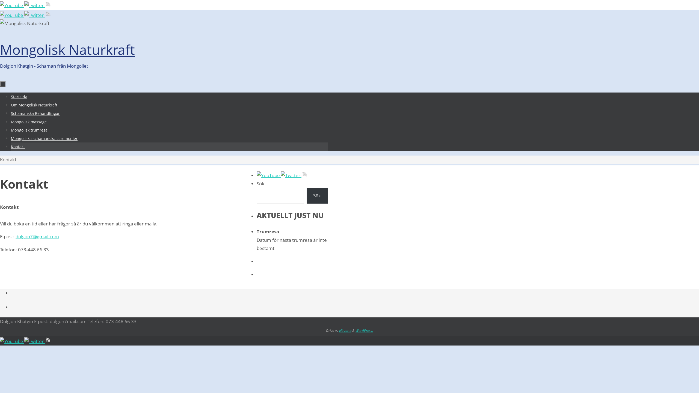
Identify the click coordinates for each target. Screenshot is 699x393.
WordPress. (364, 330)
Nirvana (345, 330)
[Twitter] (34, 5)
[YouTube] (12, 5)
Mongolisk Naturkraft (67, 49)
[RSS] (48, 5)
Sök (260, 183)
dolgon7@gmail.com (37, 236)
